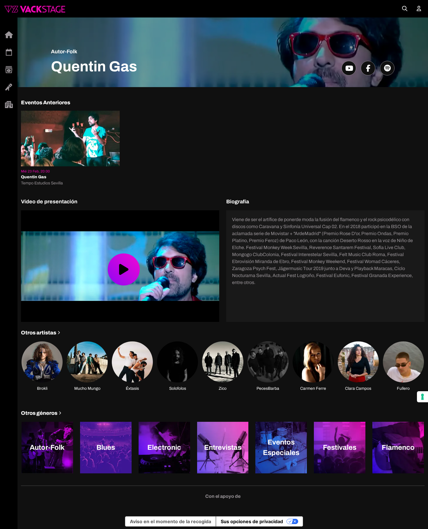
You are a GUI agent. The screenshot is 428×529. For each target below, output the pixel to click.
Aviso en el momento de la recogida (170, 521)
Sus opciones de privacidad (252, 521)
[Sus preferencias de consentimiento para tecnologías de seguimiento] (422, 396)
